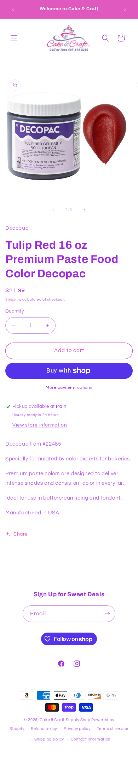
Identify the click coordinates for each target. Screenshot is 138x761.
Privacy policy (77, 729)
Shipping (13, 299)
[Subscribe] (107, 613)
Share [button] (20, 534)
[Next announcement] (125, 9)
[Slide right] (84, 210)
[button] (14, 38)
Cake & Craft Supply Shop (65, 720)
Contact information (90, 739)
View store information (39, 425)
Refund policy (44, 729)
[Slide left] (53, 210)
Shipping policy (49, 739)
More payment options (69, 387)
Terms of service (112, 729)
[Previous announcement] (13, 9)
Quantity (14, 311)
